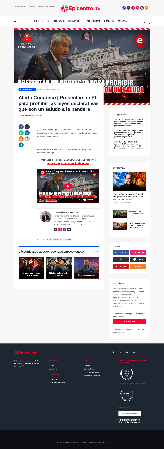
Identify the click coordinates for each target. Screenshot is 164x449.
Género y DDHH (74, 21)
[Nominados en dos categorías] (126, 396)
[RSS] (147, 352)
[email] (21, 138)
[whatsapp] (21, 132)
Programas (123, 21)
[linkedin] (27, 132)
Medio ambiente (93, 21)
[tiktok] (140, 352)
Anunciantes (50, 6)
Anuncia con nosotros (57, 383)
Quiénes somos (19, 6)
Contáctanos (53, 379)
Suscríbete (31, 6)
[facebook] (124, 8)
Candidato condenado (86, 275)
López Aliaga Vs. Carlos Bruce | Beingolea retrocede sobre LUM (128, 195)
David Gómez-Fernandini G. (32, 115)
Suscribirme (129, 321)
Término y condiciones (92, 372)
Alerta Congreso (27, 89)
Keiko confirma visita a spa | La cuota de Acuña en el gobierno (137, 225)
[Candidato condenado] (86, 268)
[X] (121, 259)
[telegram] (21, 144)
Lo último (67, 240)
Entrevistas (109, 21)
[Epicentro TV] (82, 8)
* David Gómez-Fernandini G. (66, 212)
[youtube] (133, 8)
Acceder (41, 6)
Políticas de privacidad (92, 376)
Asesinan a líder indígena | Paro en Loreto (136, 213)
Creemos (87, 365)
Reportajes (59, 21)
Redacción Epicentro (124, 200)
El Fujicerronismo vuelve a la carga (59, 274)
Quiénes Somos (89, 369)
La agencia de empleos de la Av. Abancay (31, 274)
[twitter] (128, 8)
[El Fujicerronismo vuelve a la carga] (59, 268)
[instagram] (137, 8)
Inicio (36, 21)
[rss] (142, 8)
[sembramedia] (129, 413)
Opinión (45, 21)
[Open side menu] (15, 21)
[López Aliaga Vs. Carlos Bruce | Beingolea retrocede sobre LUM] (129, 181)
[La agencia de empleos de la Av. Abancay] (31, 268)
